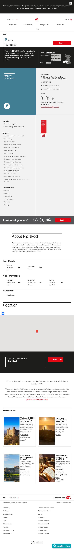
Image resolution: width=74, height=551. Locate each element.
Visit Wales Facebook (43, 524)
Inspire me (12, 25)
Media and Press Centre (44, 511)
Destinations (60, 25)
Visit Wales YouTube (43, 527)
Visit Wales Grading (8, 530)
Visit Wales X (41, 517)
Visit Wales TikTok (42, 530)
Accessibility (6, 507)
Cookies (5, 517)
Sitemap (40, 514)
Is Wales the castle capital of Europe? (26, 457)
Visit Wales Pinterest (43, 533)
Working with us (7, 533)
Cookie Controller (8, 514)
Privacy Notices (7, 524)
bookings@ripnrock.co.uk (51, 85)
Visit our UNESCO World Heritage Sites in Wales (27, 420)
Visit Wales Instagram (43, 520)
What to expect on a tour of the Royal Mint (62, 457)
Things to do (44, 25)
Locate (3, 313)
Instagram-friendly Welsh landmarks (61, 420)
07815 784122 (47, 82)
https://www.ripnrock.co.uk (51, 89)
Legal (4, 520)
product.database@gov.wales (50, 107)
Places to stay (28, 25)
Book (61, 43)
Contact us (6, 511)
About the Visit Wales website (46, 507)
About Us (5, 527)
